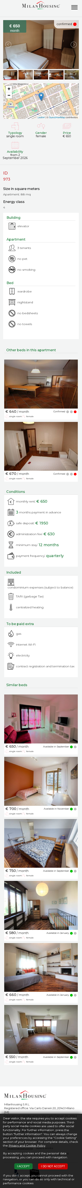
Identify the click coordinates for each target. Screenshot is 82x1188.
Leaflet (41, 117)
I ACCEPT (23, 1166)
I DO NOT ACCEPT (53, 1166)
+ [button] (9, 88)
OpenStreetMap (57, 117)
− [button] (9, 95)
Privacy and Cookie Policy (27, 1145)
